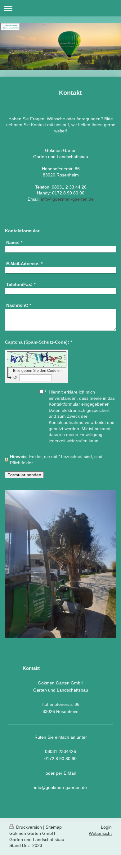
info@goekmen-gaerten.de (67, 199)
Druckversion (29, 827)
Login (106, 827)
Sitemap (54, 827)
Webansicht (100, 833)
